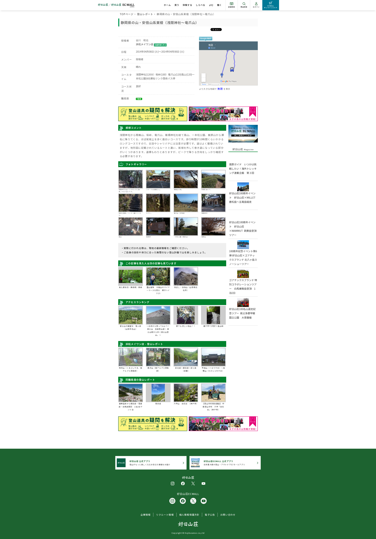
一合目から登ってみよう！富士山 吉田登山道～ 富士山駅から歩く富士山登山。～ (158, 330)
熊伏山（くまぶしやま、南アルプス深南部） (130, 369)
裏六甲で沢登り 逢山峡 (213, 326)
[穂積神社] (213, 202)
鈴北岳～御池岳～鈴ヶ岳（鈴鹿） (185, 369)
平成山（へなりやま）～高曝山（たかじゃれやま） (213, 369)
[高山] (130, 226)
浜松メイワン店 (144, 44)
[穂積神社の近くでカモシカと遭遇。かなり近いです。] (130, 179)
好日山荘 (243, 149)
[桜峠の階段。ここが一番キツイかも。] (130, 202)
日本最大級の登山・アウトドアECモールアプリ (224, 463)
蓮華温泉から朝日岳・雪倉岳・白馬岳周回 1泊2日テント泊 (130, 406)
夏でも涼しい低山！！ (185, 326)
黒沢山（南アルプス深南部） (158, 369)
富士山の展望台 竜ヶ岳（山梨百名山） (130, 327)
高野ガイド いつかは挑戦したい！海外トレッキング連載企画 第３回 (243, 168)
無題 (220, 88)
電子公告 (210, 514)
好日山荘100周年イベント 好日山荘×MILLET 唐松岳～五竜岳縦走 (243, 197)
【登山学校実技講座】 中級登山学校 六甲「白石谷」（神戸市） (213, 406)
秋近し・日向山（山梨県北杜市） (185, 288)
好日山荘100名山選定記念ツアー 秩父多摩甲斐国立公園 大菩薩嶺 (242, 313)
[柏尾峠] (158, 226)
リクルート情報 (165, 514)
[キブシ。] (158, 202)
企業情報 (146, 514)
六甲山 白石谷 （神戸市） (186, 403)
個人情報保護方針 (189, 514)
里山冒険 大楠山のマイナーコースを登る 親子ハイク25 (158, 290)
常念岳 (158, 403)
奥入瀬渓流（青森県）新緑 (130, 287)
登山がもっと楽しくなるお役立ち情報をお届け (150, 463)
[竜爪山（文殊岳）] (185, 202)
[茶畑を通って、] (213, 179)
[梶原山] (213, 226)
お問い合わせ (227, 514)
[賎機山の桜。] (185, 179)
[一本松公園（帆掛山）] (185, 226)
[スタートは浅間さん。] (158, 179)
